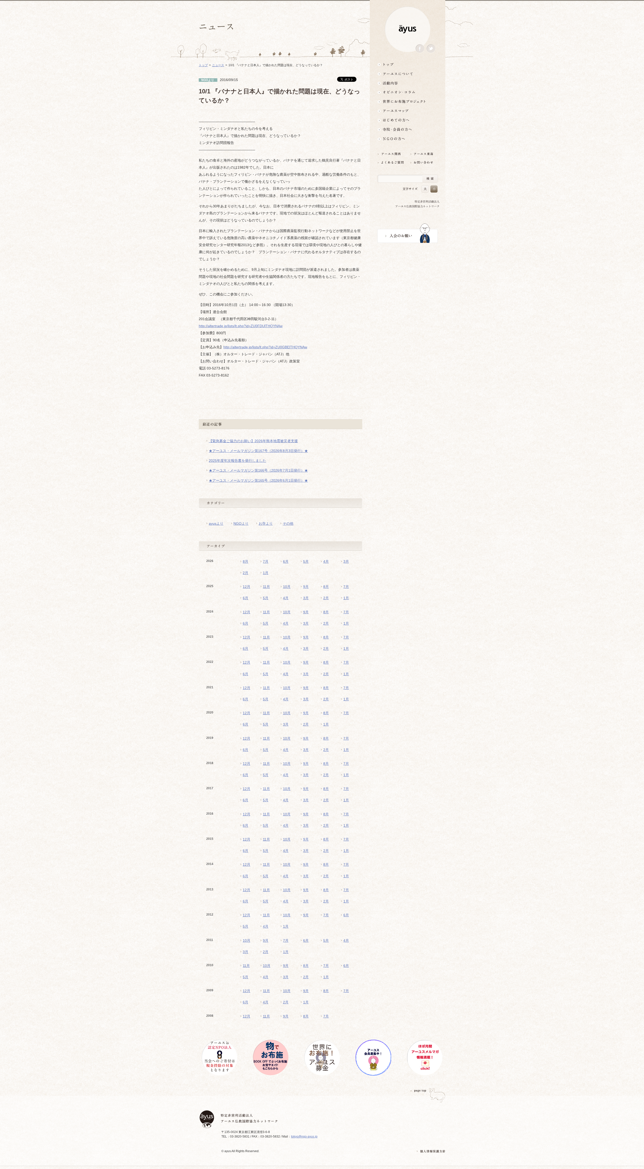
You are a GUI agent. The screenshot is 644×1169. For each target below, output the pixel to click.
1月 (265, 573)
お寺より (266, 523)
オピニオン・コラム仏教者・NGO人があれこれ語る (407, 92)
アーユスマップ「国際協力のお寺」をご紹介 (407, 111)
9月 (306, 587)
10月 (287, 587)
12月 (246, 587)
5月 (306, 561)
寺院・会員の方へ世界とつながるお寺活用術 (407, 129)
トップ (407, 64)
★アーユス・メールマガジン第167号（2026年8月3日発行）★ (258, 451)
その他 (288, 523)
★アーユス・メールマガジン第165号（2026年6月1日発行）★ (258, 480)
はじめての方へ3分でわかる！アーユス (407, 120)
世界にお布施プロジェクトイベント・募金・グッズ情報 (407, 101)
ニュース (218, 65)
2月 (245, 573)
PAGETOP (418, 1090)
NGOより (241, 523)
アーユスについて (407, 73)
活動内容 (407, 83)
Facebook (420, 48)
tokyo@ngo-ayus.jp (304, 1136)
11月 (266, 587)
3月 (346, 561)
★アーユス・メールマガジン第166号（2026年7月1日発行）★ (258, 470)
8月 (245, 561)
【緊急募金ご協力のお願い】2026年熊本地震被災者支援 (253, 441)
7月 (265, 561)
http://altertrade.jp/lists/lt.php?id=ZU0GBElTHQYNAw (265, 347)
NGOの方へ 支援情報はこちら (407, 139)
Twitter (431, 48)
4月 (326, 561)
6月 (286, 561)
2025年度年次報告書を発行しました (237, 461)
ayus (407, 29)
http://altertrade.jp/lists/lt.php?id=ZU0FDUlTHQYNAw (241, 326)
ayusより (216, 523)
